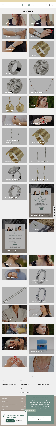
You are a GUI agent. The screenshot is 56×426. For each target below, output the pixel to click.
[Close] (25, 411)
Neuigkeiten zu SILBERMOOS (9, 404)
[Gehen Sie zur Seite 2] (32, 376)
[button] (54, 212)
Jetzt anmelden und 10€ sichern (40, 418)
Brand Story (5, 401)
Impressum (5, 406)
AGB (3, 409)
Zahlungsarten (24, 404)
